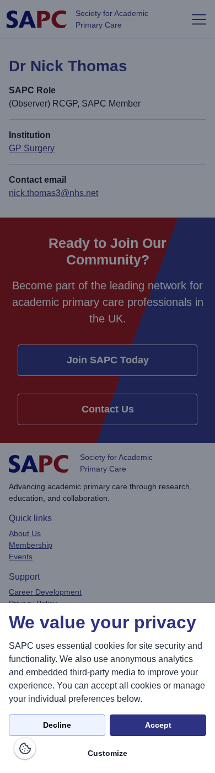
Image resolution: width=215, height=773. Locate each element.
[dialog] (107, 688)
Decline (57, 725)
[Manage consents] (25, 748)
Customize (107, 753)
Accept (158, 725)
